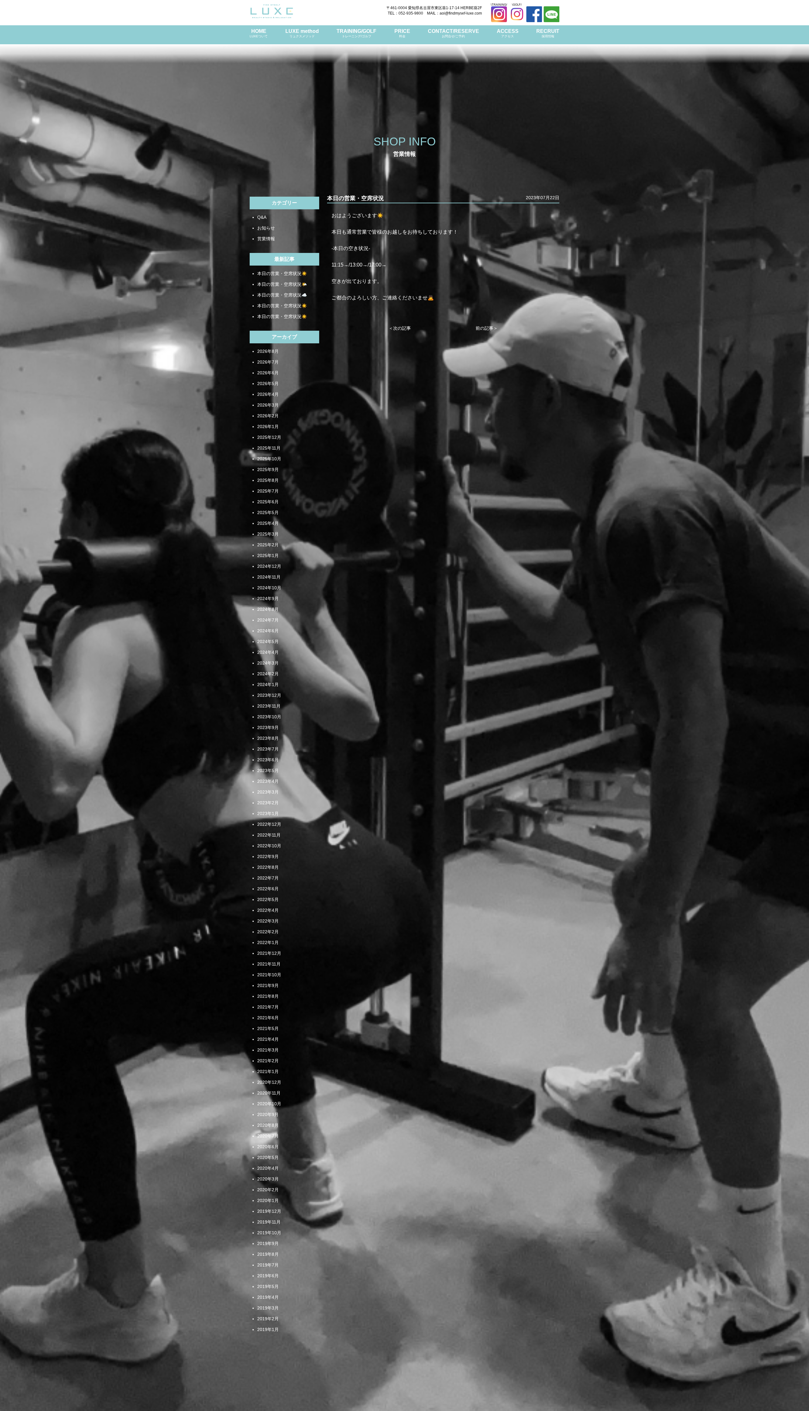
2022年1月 (268, 942)
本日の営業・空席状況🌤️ (282, 284)
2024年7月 (268, 620)
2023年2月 (268, 802)
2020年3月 (268, 1178)
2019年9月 (268, 1243)
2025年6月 (268, 501)
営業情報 (266, 238)
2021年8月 (268, 996)
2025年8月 (268, 480)
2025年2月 (268, 544)
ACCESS (508, 33)
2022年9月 (268, 856)
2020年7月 (268, 1135)
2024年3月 (268, 663)
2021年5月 (268, 1028)
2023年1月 (268, 813)
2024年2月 (268, 673)
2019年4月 (268, 1297)
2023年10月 (269, 716)
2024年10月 (269, 587)
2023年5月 (268, 770)
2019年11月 (269, 1221)
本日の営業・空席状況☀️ (282, 273)
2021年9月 (268, 985)
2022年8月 (268, 867)
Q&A (261, 217)
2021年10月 (269, 974)
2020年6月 (268, 1146)
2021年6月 (268, 1017)
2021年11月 (269, 963)
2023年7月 (268, 749)
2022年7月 (268, 877)
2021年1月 (268, 1071)
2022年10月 (269, 845)
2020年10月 (269, 1103)
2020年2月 (268, 1189)
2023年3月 (268, 791)
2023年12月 (269, 695)
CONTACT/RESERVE (453, 33)
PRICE (402, 33)
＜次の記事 (400, 328)
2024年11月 (269, 577)
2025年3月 (268, 534)
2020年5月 (268, 1157)
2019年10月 (269, 1232)
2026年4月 (268, 394)
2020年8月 (268, 1125)
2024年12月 (269, 566)
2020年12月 (269, 1082)
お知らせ (266, 227)
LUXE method (302, 33)
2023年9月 (268, 727)
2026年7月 (268, 362)
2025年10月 (269, 458)
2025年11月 (269, 448)
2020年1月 (268, 1200)
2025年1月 (268, 555)
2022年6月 (268, 888)
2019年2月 (268, 1318)
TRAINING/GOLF (356, 33)
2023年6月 (268, 759)
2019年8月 (268, 1254)
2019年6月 (268, 1275)
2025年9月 (268, 469)
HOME (259, 33)
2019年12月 (269, 1211)
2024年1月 (268, 684)
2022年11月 (269, 834)
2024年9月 (268, 598)
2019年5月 (268, 1286)
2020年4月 (268, 1168)
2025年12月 (269, 437)
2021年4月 (268, 1039)
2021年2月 (268, 1060)
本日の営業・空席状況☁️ (282, 295)
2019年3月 (268, 1307)
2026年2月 (268, 415)
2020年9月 (268, 1114)
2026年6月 (268, 372)
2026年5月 (268, 383)
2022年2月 (268, 931)
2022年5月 (268, 899)
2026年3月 (268, 405)
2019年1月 (268, 1329)
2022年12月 (269, 824)
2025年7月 (268, 491)
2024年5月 (268, 641)
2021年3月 (268, 1049)
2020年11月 (269, 1092)
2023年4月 (268, 781)
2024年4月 (268, 652)
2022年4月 (268, 910)
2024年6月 (268, 630)
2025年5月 (268, 512)
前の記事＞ (487, 328)
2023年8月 (268, 738)
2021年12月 (269, 953)
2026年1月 (268, 426)
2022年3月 (268, 920)
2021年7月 (268, 1006)
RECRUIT (547, 33)
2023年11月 (269, 706)
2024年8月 (268, 609)
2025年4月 (268, 523)
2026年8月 (268, 351)
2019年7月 (268, 1264)
